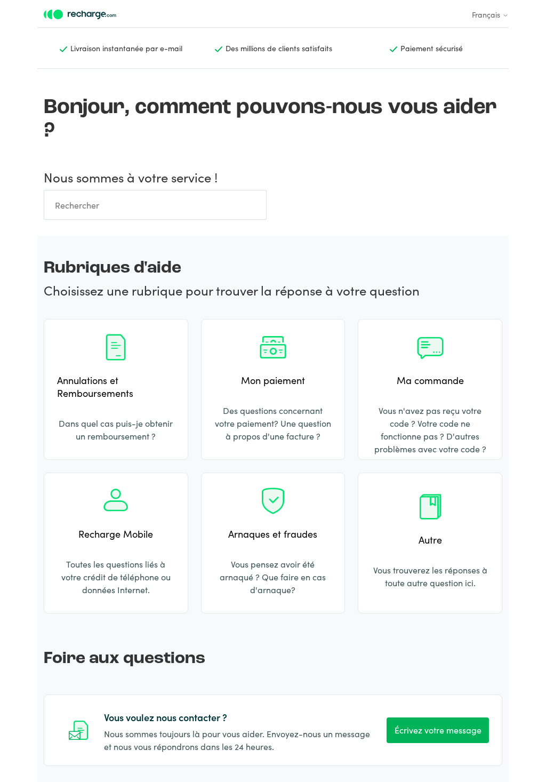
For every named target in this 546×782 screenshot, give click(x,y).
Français (487, 14)
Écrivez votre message (438, 730)
